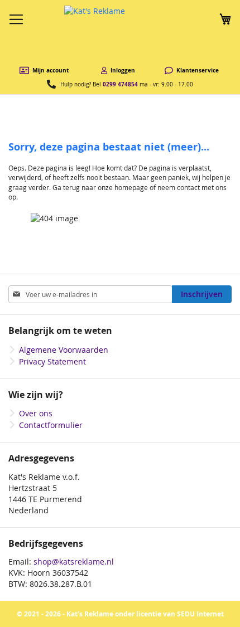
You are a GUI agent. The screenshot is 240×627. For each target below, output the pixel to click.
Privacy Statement (52, 361)
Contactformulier (51, 425)
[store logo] (120, 33)
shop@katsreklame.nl (73, 561)
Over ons (35, 413)
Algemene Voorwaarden (63, 349)
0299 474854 (120, 84)
